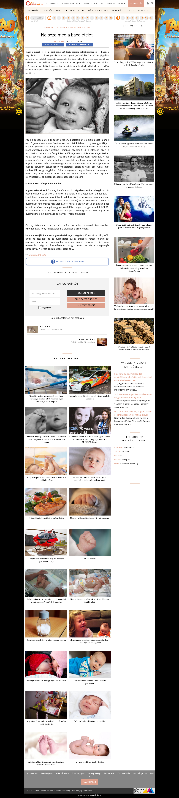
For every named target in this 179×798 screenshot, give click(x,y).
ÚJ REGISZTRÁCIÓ (86, 305)
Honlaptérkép (94, 773)
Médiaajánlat (47, 773)
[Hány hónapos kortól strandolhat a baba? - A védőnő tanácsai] (46, 461)
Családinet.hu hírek (54, 27)
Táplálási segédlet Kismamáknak (83, 342)
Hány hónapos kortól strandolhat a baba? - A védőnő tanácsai (46, 479)
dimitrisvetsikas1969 (35, 254)
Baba (70, 27)
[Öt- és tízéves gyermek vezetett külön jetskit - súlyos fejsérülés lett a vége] (134, 128)
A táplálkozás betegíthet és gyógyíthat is (46, 518)
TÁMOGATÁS (136, 3)
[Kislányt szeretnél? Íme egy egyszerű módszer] (46, 664)
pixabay (44, 254)
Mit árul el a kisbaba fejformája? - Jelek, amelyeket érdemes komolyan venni (89, 479)
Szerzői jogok (78, 773)
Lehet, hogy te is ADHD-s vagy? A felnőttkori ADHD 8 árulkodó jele (134, 64)
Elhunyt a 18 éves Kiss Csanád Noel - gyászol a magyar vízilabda (134, 186)
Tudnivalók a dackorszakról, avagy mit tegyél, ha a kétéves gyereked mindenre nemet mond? (134, 308)
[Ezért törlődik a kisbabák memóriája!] (90, 705)
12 (111, 18)
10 (101, 18)
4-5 (137, 18)
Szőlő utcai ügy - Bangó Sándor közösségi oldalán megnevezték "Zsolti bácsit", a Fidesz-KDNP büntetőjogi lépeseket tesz (133, 105)
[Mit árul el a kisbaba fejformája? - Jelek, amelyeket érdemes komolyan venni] (90, 461)
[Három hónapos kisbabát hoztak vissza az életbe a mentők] (90, 380)
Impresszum (32, 773)
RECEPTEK (129, 10)
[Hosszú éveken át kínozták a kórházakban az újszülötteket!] (90, 583)
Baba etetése (83, 27)
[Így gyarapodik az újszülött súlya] (90, 745)
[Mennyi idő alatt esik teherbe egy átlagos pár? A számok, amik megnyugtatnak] (134, 209)
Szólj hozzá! (53, 45)
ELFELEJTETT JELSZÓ (86, 299)
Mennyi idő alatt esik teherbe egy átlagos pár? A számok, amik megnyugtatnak (134, 226)
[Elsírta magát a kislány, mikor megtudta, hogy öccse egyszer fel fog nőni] (90, 623)
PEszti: (118, 455)
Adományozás (140, 773)
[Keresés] (152, 2)
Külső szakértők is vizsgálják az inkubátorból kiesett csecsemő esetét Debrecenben (46, 601)
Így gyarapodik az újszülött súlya (90, 762)
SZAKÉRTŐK (51, 3)
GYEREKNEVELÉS (71, 10)
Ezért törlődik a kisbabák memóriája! (89, 721)
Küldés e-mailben (79, 45)
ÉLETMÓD (103, 10)
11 (106, 18)
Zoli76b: (122, 451)
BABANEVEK (142, 10)
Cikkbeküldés (124, 773)
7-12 (146, 18)
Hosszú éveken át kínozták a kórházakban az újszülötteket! (89, 601)
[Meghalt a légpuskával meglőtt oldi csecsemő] (90, 502)
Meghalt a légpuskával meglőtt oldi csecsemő (89, 518)
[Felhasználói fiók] (147, 2)
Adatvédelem (62, 773)
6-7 (141, 18)
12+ (151, 18)
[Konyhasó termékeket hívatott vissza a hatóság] (46, 623)
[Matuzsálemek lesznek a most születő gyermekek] (90, 664)
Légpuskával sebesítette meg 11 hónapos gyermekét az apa (46, 560)
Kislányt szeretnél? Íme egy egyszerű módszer (46, 681)
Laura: (126, 464)
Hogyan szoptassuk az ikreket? (51, 329)
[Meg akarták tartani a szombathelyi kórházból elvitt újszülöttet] (46, 705)
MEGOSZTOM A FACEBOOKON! (69, 262)
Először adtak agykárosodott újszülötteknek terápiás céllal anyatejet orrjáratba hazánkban (133, 377)
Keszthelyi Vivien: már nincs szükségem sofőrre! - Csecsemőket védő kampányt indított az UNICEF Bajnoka (89, 439)
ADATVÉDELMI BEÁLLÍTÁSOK (90, 795)
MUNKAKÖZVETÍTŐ (70, 3)
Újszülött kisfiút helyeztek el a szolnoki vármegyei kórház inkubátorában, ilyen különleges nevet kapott (46, 399)
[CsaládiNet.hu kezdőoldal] (34, 3)
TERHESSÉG (47, 10)
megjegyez (46, 307)
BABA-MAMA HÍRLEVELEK (112, 3)
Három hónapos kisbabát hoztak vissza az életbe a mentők (89, 397)
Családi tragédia (89, 559)
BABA (58, 10)
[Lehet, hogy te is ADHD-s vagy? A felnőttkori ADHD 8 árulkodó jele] (134, 47)
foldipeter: (124, 447)
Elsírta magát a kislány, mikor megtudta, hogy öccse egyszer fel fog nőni (89, 641)
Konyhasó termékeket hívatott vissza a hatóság (46, 640)
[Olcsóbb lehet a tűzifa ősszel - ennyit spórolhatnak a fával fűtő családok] (134, 331)
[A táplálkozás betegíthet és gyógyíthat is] (46, 502)
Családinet (58, 41)
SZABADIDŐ (116, 10)
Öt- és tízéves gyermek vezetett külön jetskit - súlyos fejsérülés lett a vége (134, 145)
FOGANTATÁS (33, 10)
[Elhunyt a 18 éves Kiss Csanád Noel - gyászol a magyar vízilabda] (134, 169)
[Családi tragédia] (90, 542)
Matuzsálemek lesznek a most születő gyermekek (90, 682)
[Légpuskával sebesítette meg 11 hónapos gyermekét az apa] (46, 542)
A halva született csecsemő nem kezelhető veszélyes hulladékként (46, 763)
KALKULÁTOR (89, 3)
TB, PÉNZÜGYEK (89, 10)
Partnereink (109, 773)
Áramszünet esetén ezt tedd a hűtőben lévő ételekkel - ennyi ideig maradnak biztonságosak (134, 268)
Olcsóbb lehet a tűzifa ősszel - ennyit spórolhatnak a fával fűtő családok (134, 348)
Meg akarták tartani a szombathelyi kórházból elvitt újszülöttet (46, 723)
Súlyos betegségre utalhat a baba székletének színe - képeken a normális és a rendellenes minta (46, 439)
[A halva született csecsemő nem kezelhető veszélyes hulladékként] (46, 745)
